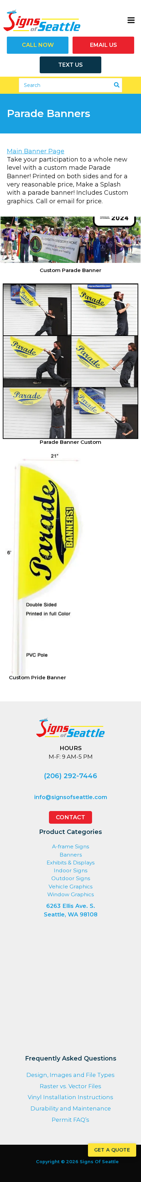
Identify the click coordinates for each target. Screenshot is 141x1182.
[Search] (117, 85)
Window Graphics (70, 894)
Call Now (38, 45)
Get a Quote (112, 1150)
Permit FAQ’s (70, 1119)
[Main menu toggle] (131, 20)
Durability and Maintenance (70, 1108)
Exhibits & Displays (70, 862)
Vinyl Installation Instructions (70, 1097)
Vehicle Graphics (70, 886)
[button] (70, 817)
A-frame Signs (70, 846)
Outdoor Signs (70, 878)
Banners (71, 854)
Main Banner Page (35, 151)
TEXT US (70, 65)
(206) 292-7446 (70, 776)
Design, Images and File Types (70, 1074)
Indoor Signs (70, 870)
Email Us (103, 45)
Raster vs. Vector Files (70, 1086)
